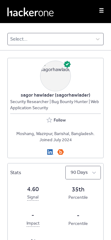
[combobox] (10, 39)
